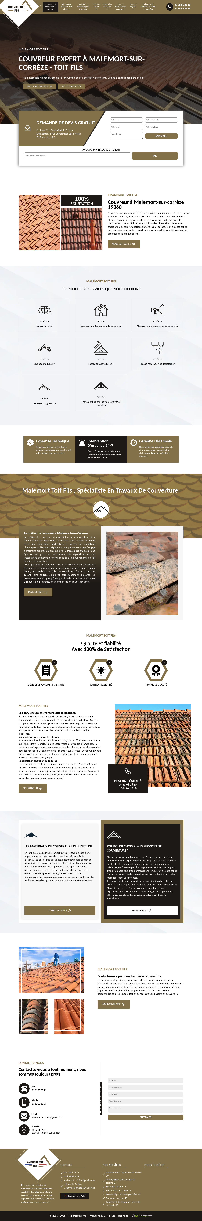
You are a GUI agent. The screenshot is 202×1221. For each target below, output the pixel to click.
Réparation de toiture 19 (107, 6)
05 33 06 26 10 (182, 5)
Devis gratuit (36, 592)
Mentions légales (98, 1216)
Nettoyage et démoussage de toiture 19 (83, 6)
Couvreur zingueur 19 (133, 6)
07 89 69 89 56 (182, 8)
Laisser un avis (76, 1196)
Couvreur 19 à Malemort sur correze (50, 6)
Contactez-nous (119, 1216)
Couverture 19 (44, 326)
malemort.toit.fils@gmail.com (47, 1118)
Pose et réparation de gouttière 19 (120, 6)
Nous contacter (71, 86)
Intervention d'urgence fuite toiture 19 (66, 6)
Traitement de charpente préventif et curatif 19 (148, 6)
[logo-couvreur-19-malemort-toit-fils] (20, 11)
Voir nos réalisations (39, 86)
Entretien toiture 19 (96, 6)
